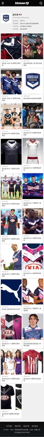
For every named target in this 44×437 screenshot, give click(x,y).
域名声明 (26, 426)
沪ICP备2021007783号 (22, 432)
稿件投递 (35, 426)
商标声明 (18, 426)
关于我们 (9, 426)
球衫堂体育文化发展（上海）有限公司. (28, 430)
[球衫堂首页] (22, 3)
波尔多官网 (23, 29)
